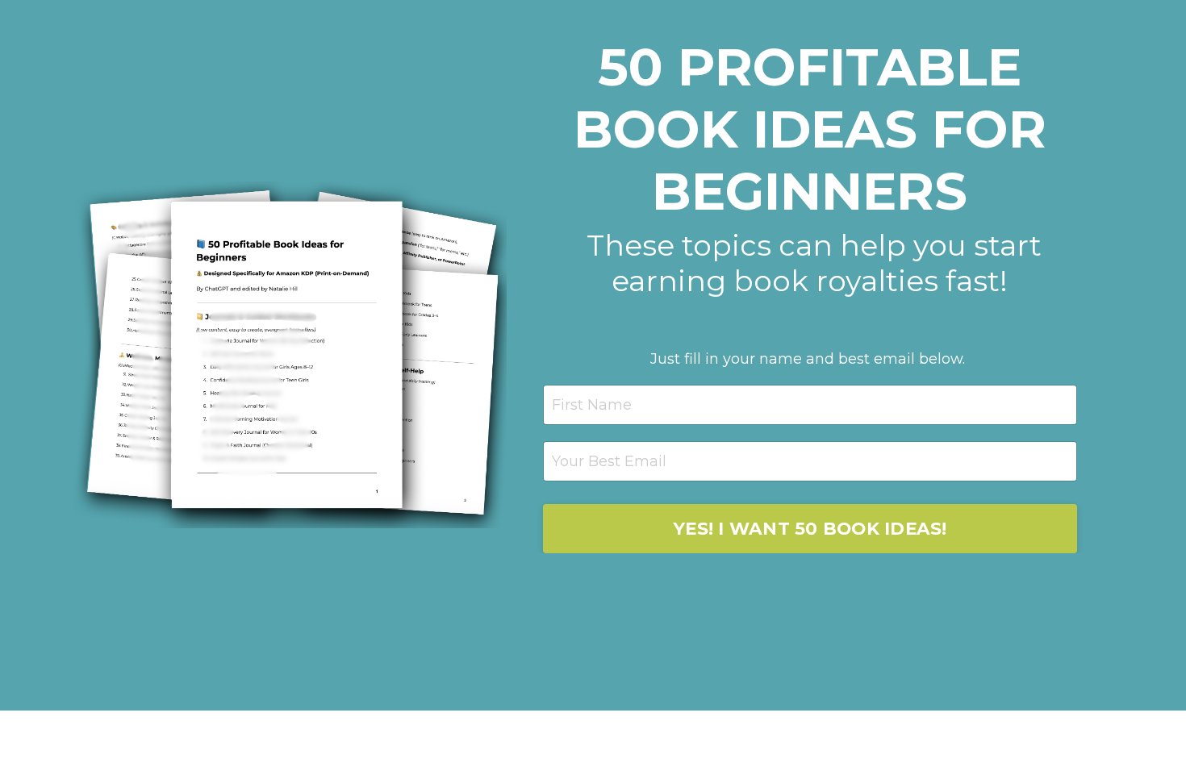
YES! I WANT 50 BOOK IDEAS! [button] (810, 528)
